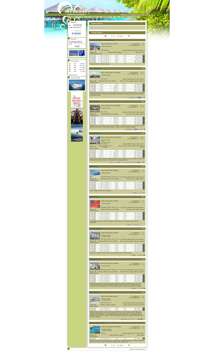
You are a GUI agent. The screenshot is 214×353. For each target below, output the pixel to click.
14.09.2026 (93, 184)
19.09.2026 (93, 86)
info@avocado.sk (77, 27)
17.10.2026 (93, 87)
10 (118, 36)
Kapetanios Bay (94, 292)
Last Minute (73, 17)
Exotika (83, 17)
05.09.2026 (93, 150)
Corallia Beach (94, 101)
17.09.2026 (93, 59)
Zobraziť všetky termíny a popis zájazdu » (133, 50)
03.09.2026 (93, 122)
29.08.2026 (93, 117)
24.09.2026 (93, 62)
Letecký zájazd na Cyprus (97, 323)
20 (120, 36)
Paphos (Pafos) (117, 137)
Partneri (125, 17)
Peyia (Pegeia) (116, 72)
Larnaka (115, 43)
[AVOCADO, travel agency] (77, 10)
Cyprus (103, 43)
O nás (116, 17)
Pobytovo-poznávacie (107, 330)
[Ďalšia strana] (129, 36)
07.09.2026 (93, 152)
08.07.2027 (93, 338)
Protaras (115, 296)
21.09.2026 (93, 188)
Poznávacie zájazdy (106, 329)
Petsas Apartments (95, 68)
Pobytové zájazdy (106, 75)
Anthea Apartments (95, 228)
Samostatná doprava (107, 46)
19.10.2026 (93, 90)
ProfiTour (143, 349)
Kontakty (135, 17)
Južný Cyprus (108, 43)
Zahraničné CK (106, 17)
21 (122, 36)
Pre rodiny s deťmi (106, 142)
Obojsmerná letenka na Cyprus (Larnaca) (102, 40)
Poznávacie (93, 17)
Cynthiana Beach (95, 133)
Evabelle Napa (94, 166)
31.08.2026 (93, 119)
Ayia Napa (115, 170)
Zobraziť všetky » (73, 74)
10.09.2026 (93, 55)
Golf (103, 141)
